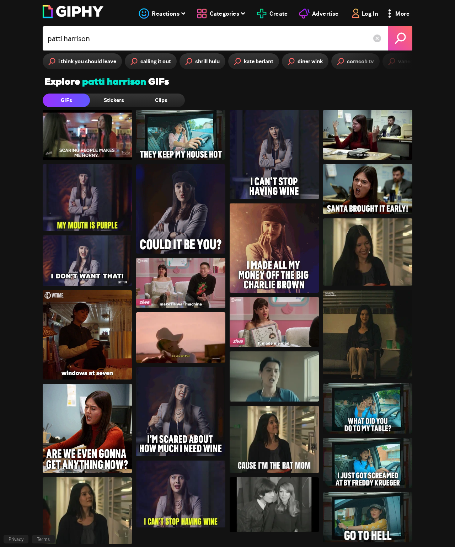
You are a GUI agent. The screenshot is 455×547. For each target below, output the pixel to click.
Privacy (16, 539)
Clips (161, 100)
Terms (43, 539)
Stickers (114, 100)
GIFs (66, 100)
